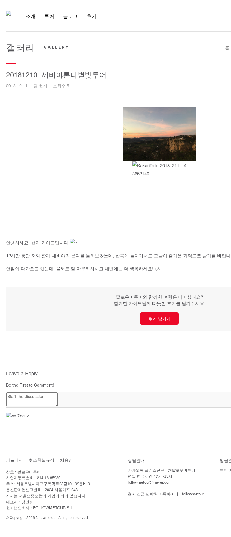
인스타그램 (88, 460)
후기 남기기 (159, 319)
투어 (49, 16)
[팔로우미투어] (8, 13)
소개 (30, 16)
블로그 (70, 16)
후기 (91, 16)
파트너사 (14, 460)
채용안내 (68, 460)
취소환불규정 (41, 460)
